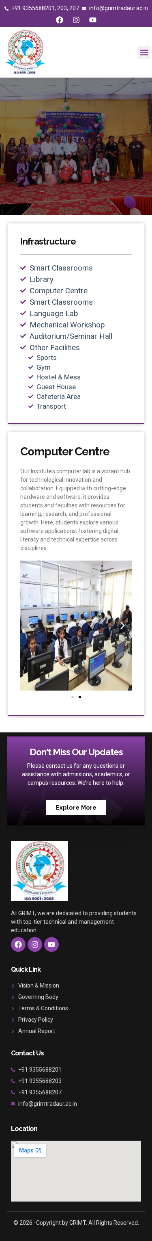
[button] (144, 52)
